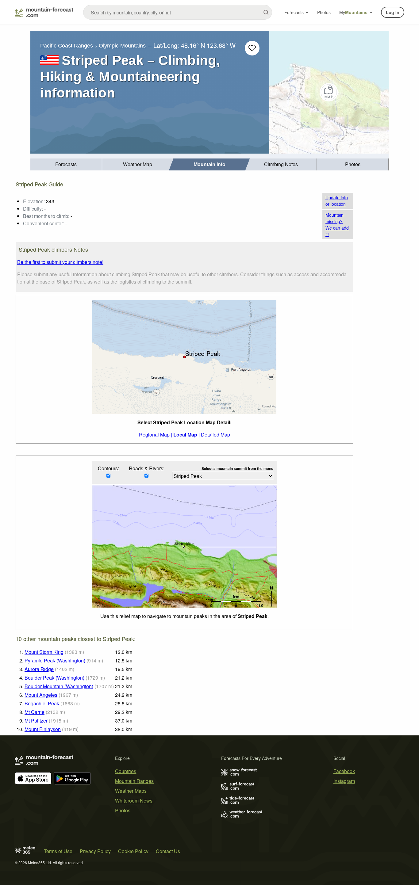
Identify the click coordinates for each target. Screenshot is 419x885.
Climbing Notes (281, 164)
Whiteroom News (133, 800)
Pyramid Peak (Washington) (55, 660)
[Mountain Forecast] (44, 12)
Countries (125, 771)
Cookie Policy (133, 851)
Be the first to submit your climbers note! (60, 261)
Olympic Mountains (122, 46)
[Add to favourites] (252, 48)
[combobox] (177, 12)
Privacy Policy (95, 851)
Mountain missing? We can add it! (337, 224)
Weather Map (137, 164)
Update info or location (336, 200)
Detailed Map (215, 434)
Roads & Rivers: (146, 468)
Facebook (344, 771)
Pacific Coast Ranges (66, 46)
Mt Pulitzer (36, 720)
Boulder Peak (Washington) (54, 677)
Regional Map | (155, 434)
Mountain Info (209, 164)
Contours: (108, 468)
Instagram (344, 780)
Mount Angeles (41, 694)
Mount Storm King (44, 651)
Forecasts (294, 12)
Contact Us (168, 851)
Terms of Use (58, 851)
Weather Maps (131, 790)
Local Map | (186, 434)
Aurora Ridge (39, 669)
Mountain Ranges (134, 780)
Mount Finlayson (43, 729)
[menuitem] (66, 164)
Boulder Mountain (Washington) (59, 686)
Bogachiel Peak (42, 703)
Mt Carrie (34, 711)
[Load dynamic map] (329, 92)
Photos (324, 12)
